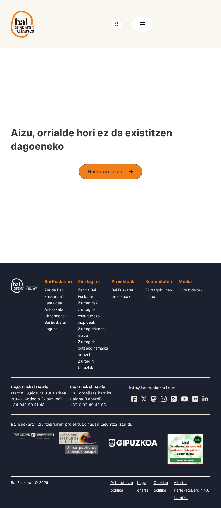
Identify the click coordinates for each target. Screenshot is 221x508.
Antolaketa (53, 309)
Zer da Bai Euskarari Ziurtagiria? (88, 296)
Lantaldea (53, 303)
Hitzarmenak (55, 316)
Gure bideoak (190, 290)
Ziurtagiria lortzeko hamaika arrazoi (93, 348)
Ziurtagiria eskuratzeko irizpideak (89, 316)
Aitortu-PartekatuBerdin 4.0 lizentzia (191, 490)
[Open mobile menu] (142, 24)
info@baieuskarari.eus (152, 387)
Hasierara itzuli (107, 171)
